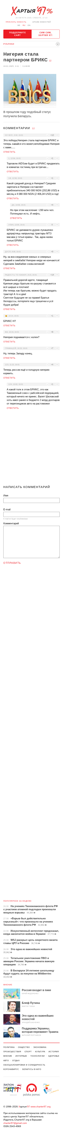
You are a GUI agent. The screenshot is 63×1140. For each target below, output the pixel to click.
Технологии (37, 1056)
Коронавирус (11, 1069)
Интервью (21, 1056)
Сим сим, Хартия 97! (45, 33)
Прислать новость (16, 22)
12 (50, 61)
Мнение (7, 985)
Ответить (9, 152)
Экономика (39, 1047)
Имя (5, 495)
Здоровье (53, 1056)
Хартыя (31, 11)
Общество (24, 1047)
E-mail (6, 509)
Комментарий (11, 523)
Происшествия (12, 1052)
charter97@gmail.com (15, 1123)
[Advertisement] (31, 448)
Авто (6, 1060)
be (19, 25)
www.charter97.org (41, 1106)
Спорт (28, 1052)
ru (24, 25)
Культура (40, 1052)
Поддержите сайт (17, 33)
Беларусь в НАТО (31, 1069)
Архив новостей (41, 22)
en (29, 25)
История (54, 1052)
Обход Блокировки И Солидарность (24, 1065)
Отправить (12, 562)
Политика (9, 1047)
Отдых (16, 1060)
